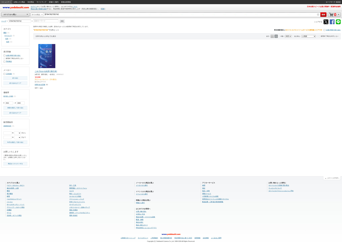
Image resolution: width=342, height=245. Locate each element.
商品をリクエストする (15, 163)
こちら (74, 6)
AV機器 (9, 210)
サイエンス (8, 35)
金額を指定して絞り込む (15, 108)
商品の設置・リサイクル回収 (145, 217)
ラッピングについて (275, 188)
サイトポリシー (143, 238)
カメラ (71, 191)
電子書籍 (10, 193)
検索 (62, 21)
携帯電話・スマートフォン (78, 188)
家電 (8, 196)
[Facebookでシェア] (332, 23)
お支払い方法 (140, 214)
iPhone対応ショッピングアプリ (146, 228)
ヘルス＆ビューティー (14, 199)
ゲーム (9, 212)
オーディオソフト (75, 204)
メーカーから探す (142, 185)
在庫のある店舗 (40, 84)
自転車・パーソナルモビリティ (79, 212)
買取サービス (206, 193)
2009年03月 (7, 126)
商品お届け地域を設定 (39, 9)
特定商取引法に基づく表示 (183, 238)
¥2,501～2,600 (8, 96)
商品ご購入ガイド (142, 225)
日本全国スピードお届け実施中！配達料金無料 (324, 6)
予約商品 (9, 61)
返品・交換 (206, 191)
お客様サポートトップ (128, 238)
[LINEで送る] (338, 23)
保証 (203, 188)
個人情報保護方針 (166, 238)
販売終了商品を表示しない (330, 36)
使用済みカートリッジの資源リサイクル (215, 199)
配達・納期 (139, 219)
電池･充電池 (73, 210)
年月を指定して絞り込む (15, 142)
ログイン (34, 6)
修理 (203, 185)
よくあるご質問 (216, 238)
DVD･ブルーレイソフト (77, 202)
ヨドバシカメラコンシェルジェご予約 (281, 191)
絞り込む (15, 78)
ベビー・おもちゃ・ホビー (15, 185)
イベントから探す (142, 194)
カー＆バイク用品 (75, 196)
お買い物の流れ (141, 211)
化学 (41, 88)
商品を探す (139, 222)
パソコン (10, 202)
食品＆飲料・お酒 (13, 188)
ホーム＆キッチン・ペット (15, 204)
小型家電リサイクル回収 (210, 196)
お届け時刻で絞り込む (333, 30)
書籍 (4, 32)
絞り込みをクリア (15, 83)
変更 (102, 9)
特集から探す (140, 203)
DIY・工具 (72, 185)
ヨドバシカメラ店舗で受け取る (279, 185)
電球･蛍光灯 (73, 215)
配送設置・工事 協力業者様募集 (212, 202)
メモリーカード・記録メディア (79, 207)
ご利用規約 (154, 238)
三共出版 (9, 74)
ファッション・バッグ (76, 199)
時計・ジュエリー (75, 193)
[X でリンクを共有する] (326, 23)
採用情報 (197, 238)
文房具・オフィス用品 (14, 215)
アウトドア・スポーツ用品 (15, 207)
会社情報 (206, 238)
